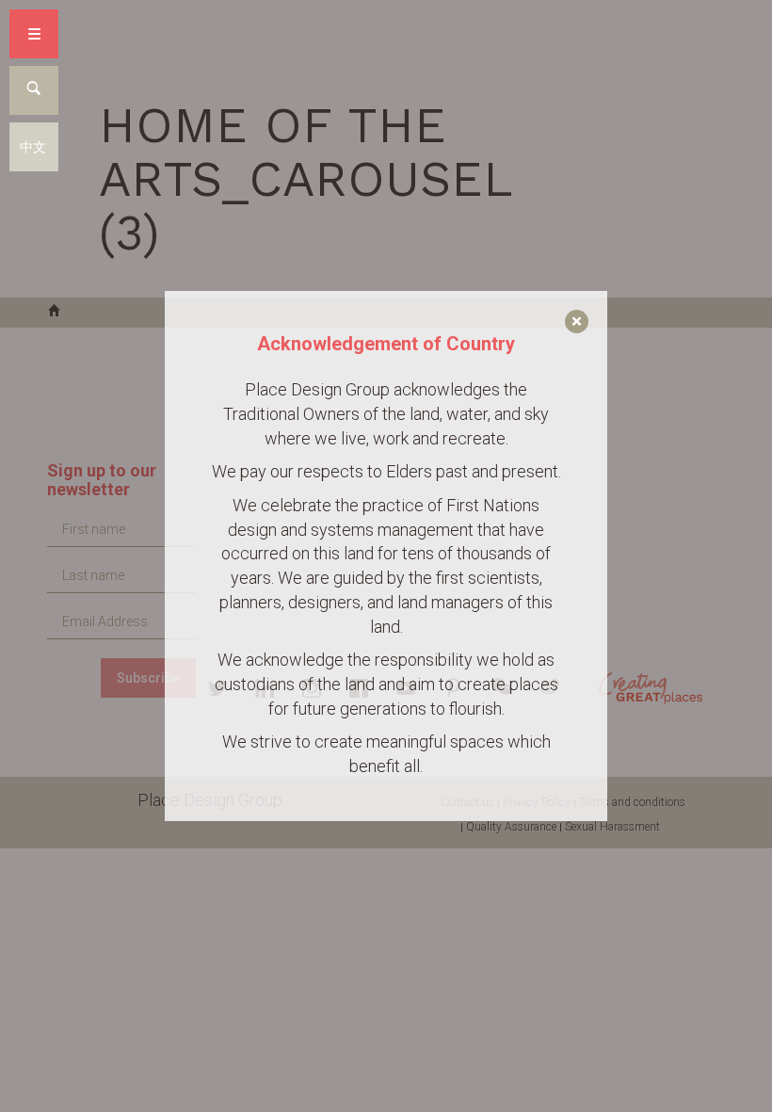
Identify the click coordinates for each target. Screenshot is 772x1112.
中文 (33, 146)
